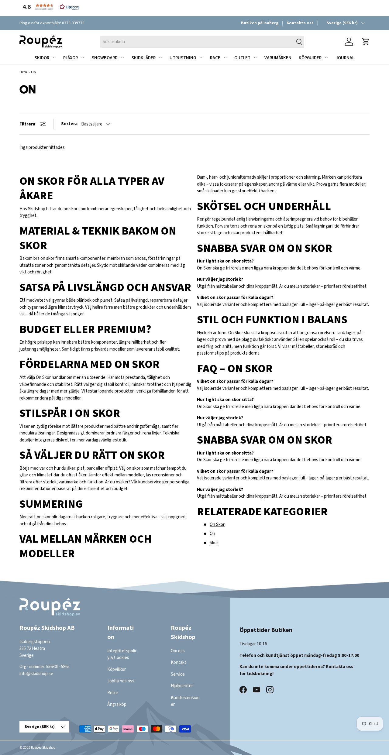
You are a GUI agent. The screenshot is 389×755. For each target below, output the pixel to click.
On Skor (217, 524)
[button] (49, 7)
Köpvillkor (116, 669)
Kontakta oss (300, 23)
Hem (23, 72)
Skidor (42, 58)
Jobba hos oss (120, 681)
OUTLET (242, 58)
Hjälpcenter (182, 686)
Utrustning (183, 58)
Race (215, 58)
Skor (214, 543)
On (212, 533)
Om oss (178, 651)
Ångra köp (116, 704)
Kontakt (178, 662)
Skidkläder (144, 58)
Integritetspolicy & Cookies (122, 654)
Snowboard (105, 58)
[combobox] (202, 41)
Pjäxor (70, 58)
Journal (345, 58)
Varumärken (277, 58)
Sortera (69, 124)
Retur (112, 693)
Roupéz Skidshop (43, 747)
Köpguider (310, 58)
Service (178, 674)
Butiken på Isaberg (259, 23)
